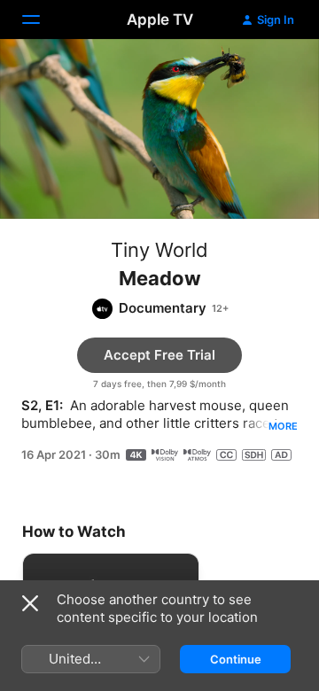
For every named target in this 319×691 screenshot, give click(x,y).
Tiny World (159, 249)
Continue (235, 659)
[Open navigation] (41, 19)
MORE (283, 426)
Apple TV (160, 19)
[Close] (30, 603)
